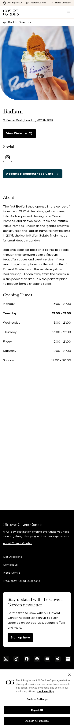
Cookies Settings (37, 699)
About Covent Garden (17, 543)
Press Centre (11, 573)
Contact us (10, 565)
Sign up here (20, 637)
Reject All (37, 710)
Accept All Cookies (36, 720)
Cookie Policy (45, 691)
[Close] (69, 675)
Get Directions (12, 557)
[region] (37, 698)
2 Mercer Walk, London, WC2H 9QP (28, 120)
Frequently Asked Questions (21, 581)
